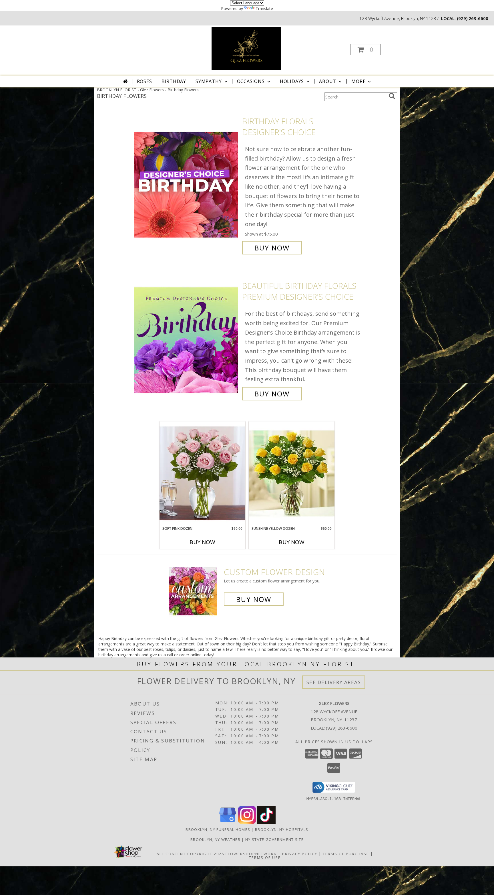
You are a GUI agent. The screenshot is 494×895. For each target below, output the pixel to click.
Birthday (174, 81)
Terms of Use (265, 857)
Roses (144, 81)
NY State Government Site (274, 839)
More (358, 81)
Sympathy (209, 81)
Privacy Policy (299, 853)
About (327, 81)
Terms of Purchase (346, 853)
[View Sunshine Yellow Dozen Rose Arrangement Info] (291, 474)
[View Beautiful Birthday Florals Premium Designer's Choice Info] (186, 340)
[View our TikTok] (266, 822)
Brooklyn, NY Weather (215, 839)
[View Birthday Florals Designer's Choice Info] (186, 184)
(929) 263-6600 (472, 18)
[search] (392, 96)
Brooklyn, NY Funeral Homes (218, 829)
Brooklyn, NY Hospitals (281, 829)
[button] (365, 49)
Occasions (251, 81)
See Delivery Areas (333, 682)
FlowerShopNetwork (251, 853)
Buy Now (272, 247)
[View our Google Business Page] (227, 822)
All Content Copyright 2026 (190, 853)
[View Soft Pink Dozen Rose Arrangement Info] (202, 473)
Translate (264, 8)
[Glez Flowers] (246, 48)
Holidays (292, 81)
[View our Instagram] (247, 822)
